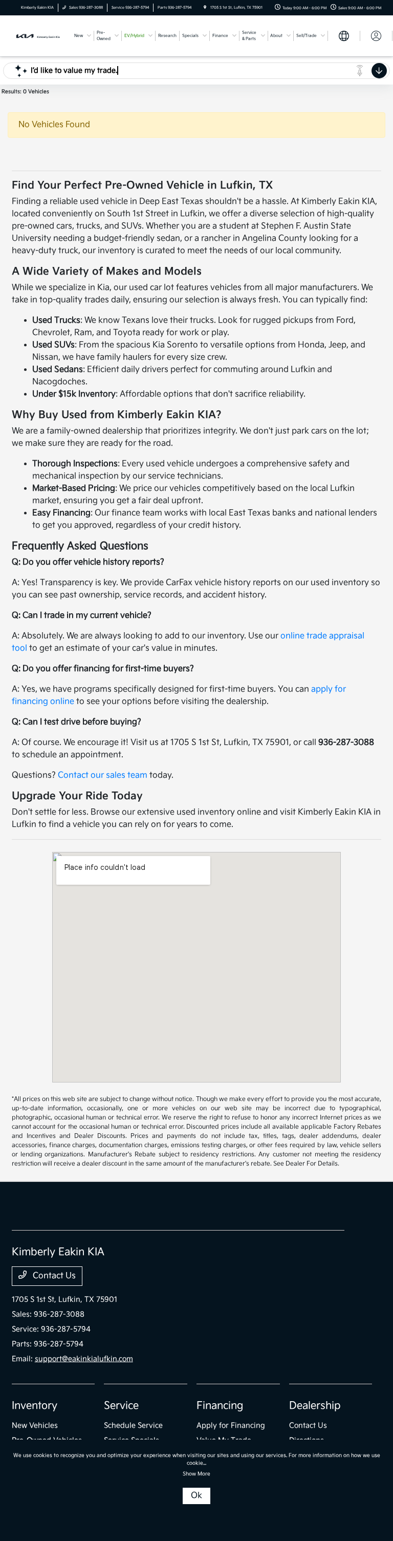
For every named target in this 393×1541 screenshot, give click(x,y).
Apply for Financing (230, 1425)
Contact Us (53, 1276)
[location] (205, 8)
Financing (219, 1406)
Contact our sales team (102, 775)
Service (121, 1406)
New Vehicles (35, 1425)
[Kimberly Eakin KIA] (39, 35)
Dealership (315, 1406)
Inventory (34, 1406)
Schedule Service (133, 1425)
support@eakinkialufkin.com (84, 1359)
